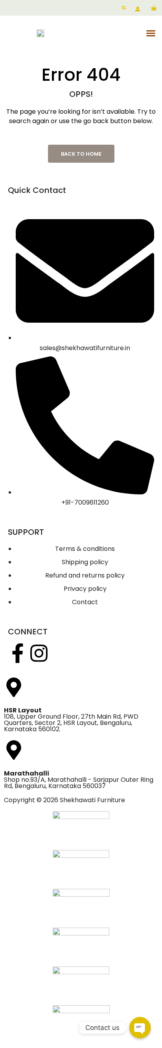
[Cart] (153, 9)
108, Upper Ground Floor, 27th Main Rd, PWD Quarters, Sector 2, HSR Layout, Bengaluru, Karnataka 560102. (71, 720)
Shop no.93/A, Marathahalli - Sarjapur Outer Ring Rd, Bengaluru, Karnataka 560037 (78, 779)
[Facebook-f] (18, 653)
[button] (151, 33)
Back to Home (81, 154)
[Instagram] (39, 653)
